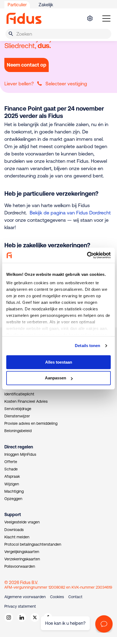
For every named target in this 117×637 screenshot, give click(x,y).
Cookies (57, 597)
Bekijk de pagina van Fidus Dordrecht (70, 213)
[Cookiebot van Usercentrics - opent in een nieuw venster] (87, 255)
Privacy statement (20, 606)
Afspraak (12, 476)
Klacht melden (16, 537)
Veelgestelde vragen (22, 522)
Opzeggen (13, 499)
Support (12, 514)
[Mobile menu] (106, 18)
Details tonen (87, 345)
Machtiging (14, 491)
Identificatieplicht (19, 394)
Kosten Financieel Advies (26, 401)
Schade (11, 469)
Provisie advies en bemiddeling (30, 423)
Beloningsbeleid (18, 431)
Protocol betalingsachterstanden (32, 544)
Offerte (10, 462)
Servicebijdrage (17, 409)
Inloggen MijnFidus (20, 454)
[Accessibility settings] (90, 18)
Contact (75, 597)
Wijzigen (11, 484)
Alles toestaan (58, 362)
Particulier (17, 4)
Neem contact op (26, 65)
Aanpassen (55, 378)
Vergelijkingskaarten (21, 551)
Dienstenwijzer (17, 416)
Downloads (14, 529)
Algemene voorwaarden (25, 597)
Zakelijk (46, 4)
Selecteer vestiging (66, 83)
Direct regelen (18, 446)
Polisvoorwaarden (19, 566)
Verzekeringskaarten (22, 559)
